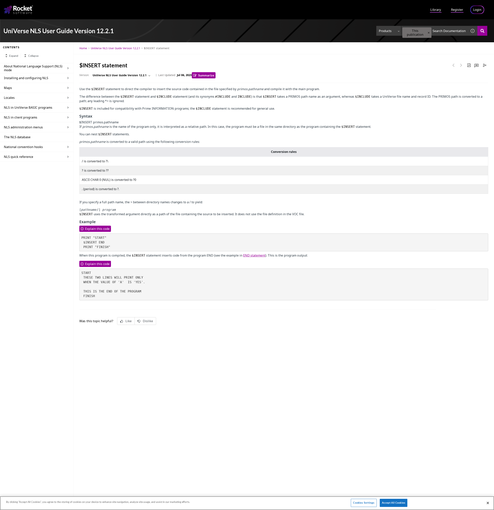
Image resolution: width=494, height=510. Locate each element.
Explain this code (97, 229)
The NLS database (17, 137)
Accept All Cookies (393, 502)
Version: (84, 75)
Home (83, 48)
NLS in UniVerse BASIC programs (28, 107)
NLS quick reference (18, 157)
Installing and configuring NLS (26, 78)
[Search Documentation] (482, 31)
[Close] (488, 503)
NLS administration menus (23, 127)
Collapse (33, 55)
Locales (9, 98)
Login (477, 10)
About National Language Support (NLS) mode (33, 68)
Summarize (206, 75)
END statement (254, 255)
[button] (428, 32)
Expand (13, 55)
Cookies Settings (363, 502)
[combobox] (434, 31)
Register (457, 10)
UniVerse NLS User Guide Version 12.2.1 (115, 48)
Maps (8, 88)
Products (385, 31)
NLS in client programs (20, 117)
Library (435, 10)
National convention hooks (23, 147)
